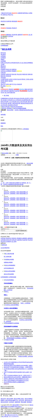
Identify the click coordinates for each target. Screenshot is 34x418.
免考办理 (8, 240)
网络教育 (5, 36)
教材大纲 (27, 89)
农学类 (31, 79)
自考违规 (3, 240)
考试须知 (8, 28)
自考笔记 (3, 82)
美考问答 (8, 76)
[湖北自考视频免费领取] (19, 108)
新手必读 (8, 13)
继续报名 (8, 34)
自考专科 (10, 36)
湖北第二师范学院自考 (14, 103)
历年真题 (3, 77)
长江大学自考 (17, 100)
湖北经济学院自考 (26, 103)
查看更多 (6, 383)
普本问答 (13, 74)
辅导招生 (25, 13)
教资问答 (3, 76)
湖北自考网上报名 (19, 398)
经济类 (7, 79)
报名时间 (14, 13)
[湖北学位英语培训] (16, 106)
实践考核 (11, 91)
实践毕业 (13, 69)
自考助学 (8, 241)
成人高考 (7, 92)
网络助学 (20, 21)
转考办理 (6, 91)
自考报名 (3, 56)
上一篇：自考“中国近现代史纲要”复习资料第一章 (14, 182)
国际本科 (12, 92)
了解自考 (3, 13)
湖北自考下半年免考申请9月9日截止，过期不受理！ (18, 367)
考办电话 (3, 54)
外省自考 (19, 84)
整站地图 (23, 402)
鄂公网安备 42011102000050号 (10, 416)
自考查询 (3, 57)
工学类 (27, 79)
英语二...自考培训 (25, 303)
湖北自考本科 (4, 402)
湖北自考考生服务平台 (11, 400)
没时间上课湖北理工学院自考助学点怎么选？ (16, 378)
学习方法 (13, 84)
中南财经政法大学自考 (7, 98)
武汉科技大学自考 (13, 105)
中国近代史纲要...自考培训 (25, 356)
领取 (17, 154)
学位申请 (30, 91)
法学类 (11, 79)
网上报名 (3, 86)
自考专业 (3, 71)
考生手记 (3, 84)
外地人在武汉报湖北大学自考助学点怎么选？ (16, 380)
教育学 (7, 81)
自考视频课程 (4, 277)
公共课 (2, 79)
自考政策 (3, 69)
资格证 (2, 59)
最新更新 (17, 402)
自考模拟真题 (12, 277)
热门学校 (6, 95)
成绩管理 (20, 34)
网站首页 (3, 66)
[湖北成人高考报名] (6, 108)
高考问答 (30, 74)
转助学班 (25, 34)
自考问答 (3, 72)
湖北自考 (3, 398)
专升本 (2, 92)
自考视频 (3, 61)
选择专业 (5, 14)
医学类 (11, 81)
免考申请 (8, 21)
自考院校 (8, 71)
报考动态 (3, 67)
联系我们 (29, 402)
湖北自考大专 (28, 400)
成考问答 (8, 74)
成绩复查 (30, 238)
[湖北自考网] (6, 49)
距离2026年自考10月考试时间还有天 (11, 62)
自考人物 (8, 84)
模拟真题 (14, 21)
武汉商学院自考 (25, 100)
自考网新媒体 (4, 45)
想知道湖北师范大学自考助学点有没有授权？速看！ (18, 365)
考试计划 (8, 69)
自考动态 (11, 402)
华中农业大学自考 (19, 98)
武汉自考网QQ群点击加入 (14, 406)
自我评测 (20, 13)
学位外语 (3, 241)
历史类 (19, 79)
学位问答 (19, 74)
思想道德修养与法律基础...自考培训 (17, 338)
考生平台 (10, 14)
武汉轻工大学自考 (7, 100)
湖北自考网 (10, 110)
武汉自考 (21, 400)
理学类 (23, 79)
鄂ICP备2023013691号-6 (11, 415)
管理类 (2, 81)
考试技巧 (14, 28)
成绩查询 (3, 34)
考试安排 (3, 21)
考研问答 (24, 74)
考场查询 (3, 28)
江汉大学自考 (12, 101)
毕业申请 (14, 34)
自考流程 (3, 238)
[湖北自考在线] (5, 106)
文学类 (15, 79)
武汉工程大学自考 (22, 101)
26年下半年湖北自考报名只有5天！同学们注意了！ (18, 375)
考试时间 (11, 89)
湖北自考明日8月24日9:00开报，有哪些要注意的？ (18, 377)
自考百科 (3, 74)
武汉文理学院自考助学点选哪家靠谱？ (14, 382)
